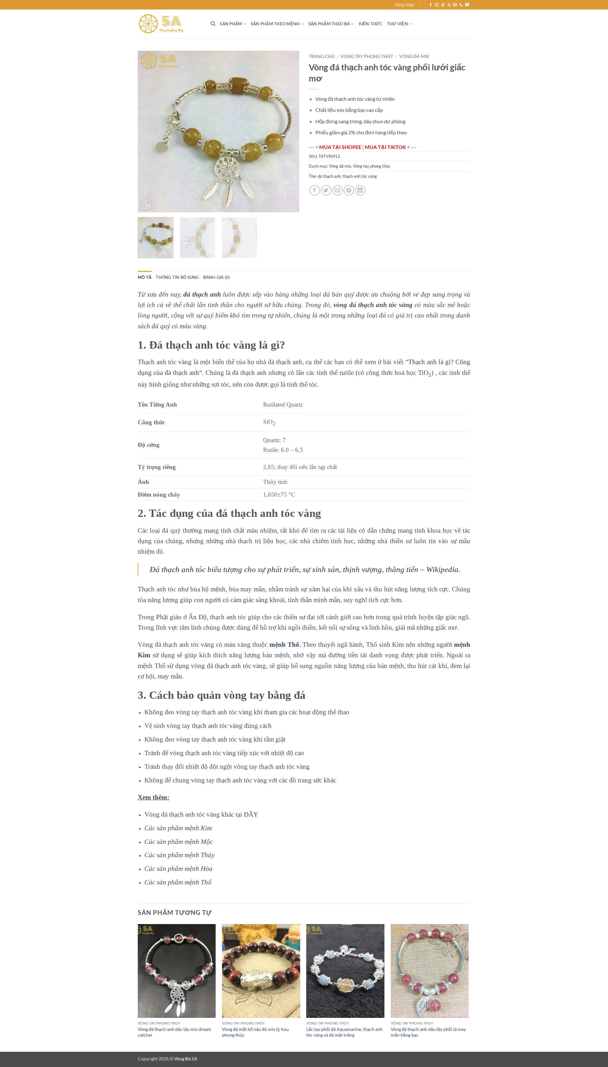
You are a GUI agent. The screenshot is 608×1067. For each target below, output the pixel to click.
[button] (404, 5)
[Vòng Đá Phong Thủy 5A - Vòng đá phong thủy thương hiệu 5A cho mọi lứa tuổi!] (169, 23)
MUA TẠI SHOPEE (340, 147)
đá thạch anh (329, 176)
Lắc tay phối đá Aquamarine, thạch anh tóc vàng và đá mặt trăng (344, 1032)
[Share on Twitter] (326, 190)
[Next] (288, 131)
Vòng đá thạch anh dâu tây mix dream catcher (174, 1032)
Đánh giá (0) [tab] (216, 277)
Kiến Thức (371, 23)
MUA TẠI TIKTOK (386, 147)
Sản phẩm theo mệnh (275, 23)
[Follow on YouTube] (467, 5)
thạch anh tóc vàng (360, 176)
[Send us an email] (455, 5)
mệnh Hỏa (198, 868)
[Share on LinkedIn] (360, 190)
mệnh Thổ (284, 644)
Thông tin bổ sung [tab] (177, 277)
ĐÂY (251, 814)
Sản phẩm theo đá (329, 23)
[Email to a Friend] (337, 190)
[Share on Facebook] (314, 190)
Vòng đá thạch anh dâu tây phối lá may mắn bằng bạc (428, 1032)
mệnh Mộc (199, 841)
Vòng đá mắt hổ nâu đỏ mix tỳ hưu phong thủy (255, 1032)
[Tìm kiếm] (213, 24)
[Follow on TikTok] (443, 5)
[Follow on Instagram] (437, 5)
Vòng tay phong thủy (367, 56)
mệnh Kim (198, 828)
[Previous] (149, 131)
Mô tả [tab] (144, 277)
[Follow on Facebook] (431, 5)
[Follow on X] (449, 5)
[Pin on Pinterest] (349, 190)
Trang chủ (322, 56)
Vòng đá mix (414, 56)
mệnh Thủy (199, 854)
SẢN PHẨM (231, 23)
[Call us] (461, 5)
